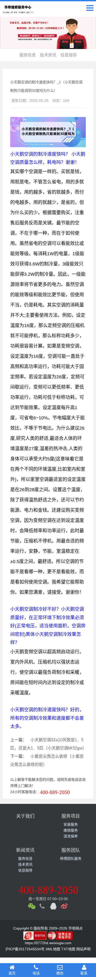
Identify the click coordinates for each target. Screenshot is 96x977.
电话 (36, 973)
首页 (12, 973)
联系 (84, 973)
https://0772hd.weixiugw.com (48, 943)
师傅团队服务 (70, 858)
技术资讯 (48, 55)
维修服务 (70, 830)
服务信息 (27, 55)
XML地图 (53, 949)
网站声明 (83, 949)
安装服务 (70, 824)
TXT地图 (68, 949)
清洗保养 (70, 836)
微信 (59, 973)
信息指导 (68, 55)
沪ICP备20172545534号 (25, 949)
